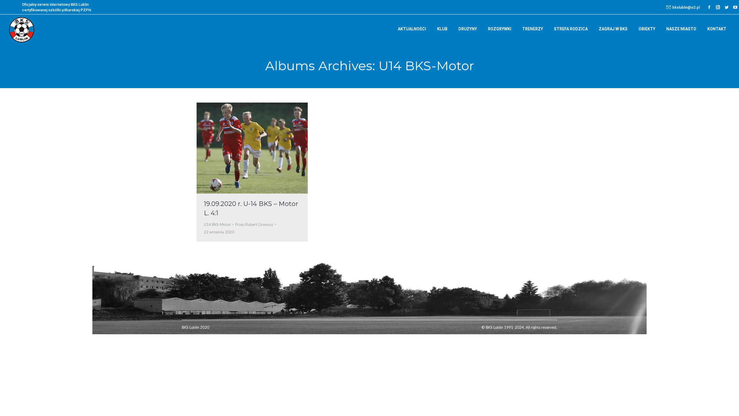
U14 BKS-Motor (217, 224)
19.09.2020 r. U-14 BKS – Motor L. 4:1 (251, 208)
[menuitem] (412, 29)
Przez (254, 224)
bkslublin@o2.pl (686, 7)
